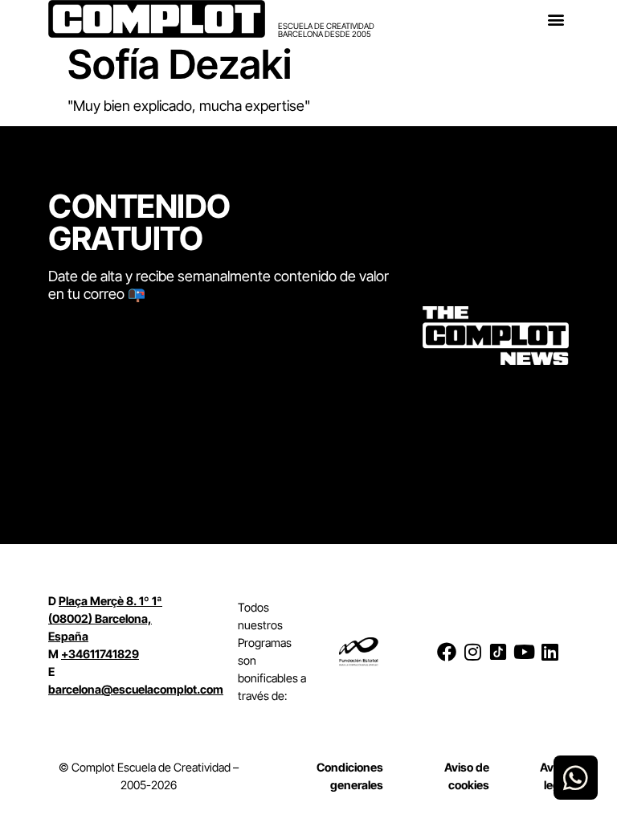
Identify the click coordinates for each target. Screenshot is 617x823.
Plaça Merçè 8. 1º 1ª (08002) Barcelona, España (105, 618)
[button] (555, 19)
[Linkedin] (549, 651)
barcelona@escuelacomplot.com (135, 689)
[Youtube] (523, 651)
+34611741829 (100, 654)
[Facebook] (446, 651)
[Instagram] (472, 651)
